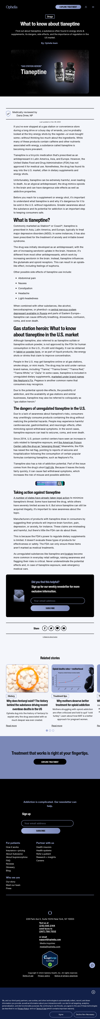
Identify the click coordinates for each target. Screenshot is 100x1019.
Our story (10, 882)
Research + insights (46, 857)
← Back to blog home (50, 637)
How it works (12, 847)
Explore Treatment (50, 762)
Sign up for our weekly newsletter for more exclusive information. (56, 586)
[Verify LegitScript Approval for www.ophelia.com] (50, 959)
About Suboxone (14, 854)
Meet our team (13, 885)
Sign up (26, 813)
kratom (69, 553)
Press (8, 888)
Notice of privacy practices (66, 975)
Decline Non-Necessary (85, 1014)
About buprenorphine (16, 857)
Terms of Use (41, 1008)
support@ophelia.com (50, 939)
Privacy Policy (23, 1008)
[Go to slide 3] (53, 730)
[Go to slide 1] (47, 730)
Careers (40, 860)
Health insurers (43, 847)
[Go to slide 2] (50, 730)
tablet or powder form (28, 351)
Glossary (10, 867)
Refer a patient (43, 854)
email (64, 627)
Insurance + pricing (15, 850)
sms (57, 627)
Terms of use (28, 975)
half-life (49, 467)
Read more (11, 725)
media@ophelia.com (50, 946)
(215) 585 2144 (47, 925)
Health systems (43, 850)
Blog (8, 871)
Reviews (10, 864)
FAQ (8, 860)
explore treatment (68, 6)
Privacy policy (44, 975)
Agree (61, 1014)
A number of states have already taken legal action (42, 497)
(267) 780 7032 (47, 931)
